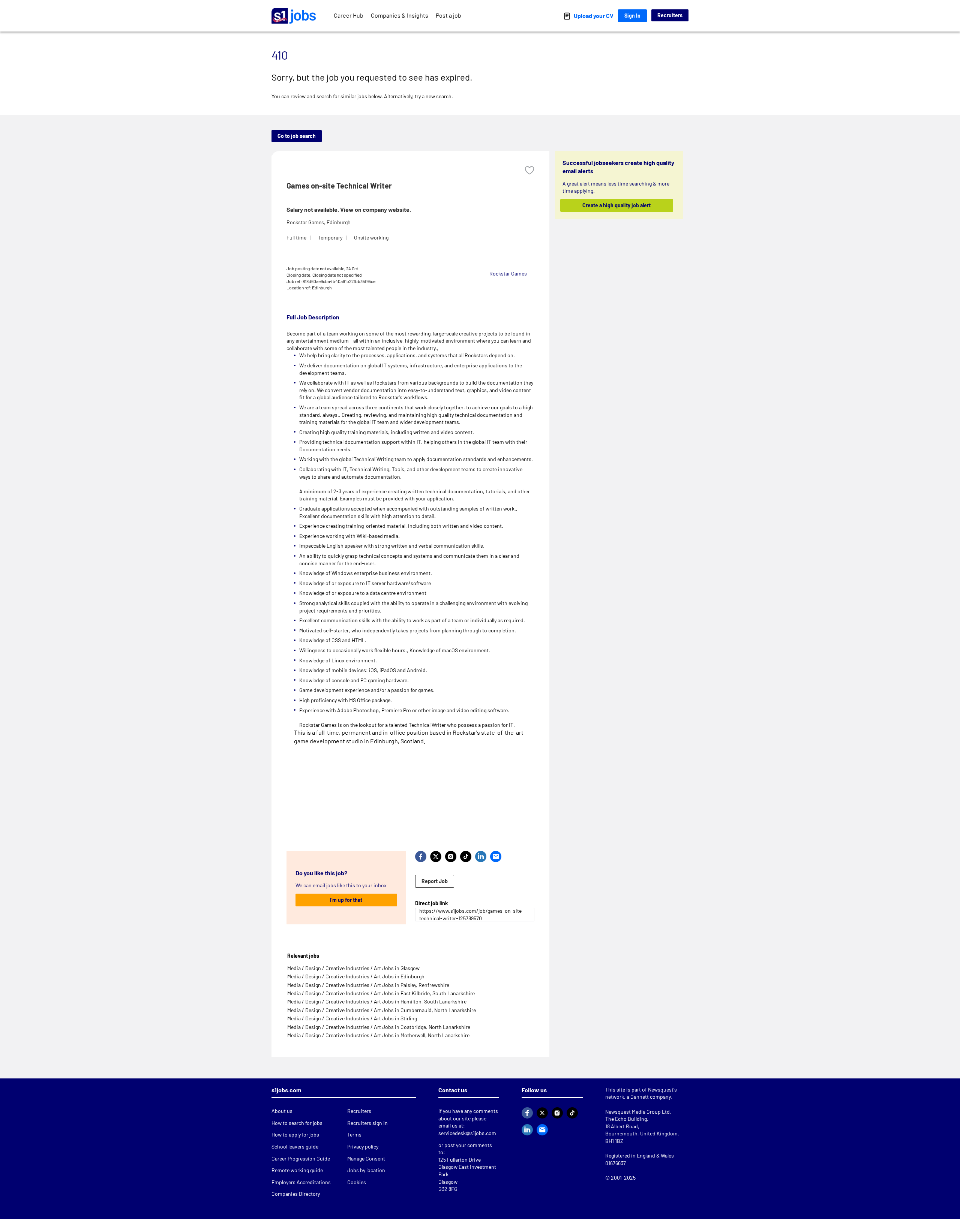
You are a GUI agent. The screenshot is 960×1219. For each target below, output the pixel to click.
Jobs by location (366, 1170)
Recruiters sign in (367, 1123)
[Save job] (529, 170)
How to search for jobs (297, 1123)
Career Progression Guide (301, 1158)
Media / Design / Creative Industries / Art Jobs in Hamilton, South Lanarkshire (376, 1001)
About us (282, 1111)
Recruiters (669, 15)
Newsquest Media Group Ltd (637, 1111)
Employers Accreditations (301, 1182)
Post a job (448, 15)
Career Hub (348, 15)
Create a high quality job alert (617, 205)
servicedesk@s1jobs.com (467, 1133)
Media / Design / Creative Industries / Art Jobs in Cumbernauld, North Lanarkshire (381, 1010)
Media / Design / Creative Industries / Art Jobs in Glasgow (353, 968)
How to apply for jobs (295, 1134)
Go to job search (297, 136)
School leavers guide (295, 1146)
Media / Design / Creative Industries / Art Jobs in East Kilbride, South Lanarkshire (381, 993)
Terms (354, 1134)
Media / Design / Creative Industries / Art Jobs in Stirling (352, 1018)
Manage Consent (366, 1158)
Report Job (435, 881)
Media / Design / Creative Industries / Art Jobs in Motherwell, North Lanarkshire (378, 1035)
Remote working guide (297, 1170)
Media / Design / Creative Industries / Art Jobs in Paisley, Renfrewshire (368, 985)
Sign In (632, 15)
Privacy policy (362, 1146)
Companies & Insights (399, 15)
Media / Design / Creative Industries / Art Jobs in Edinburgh (355, 976)
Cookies (356, 1182)
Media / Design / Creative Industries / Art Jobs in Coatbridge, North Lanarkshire (378, 1027)
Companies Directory (296, 1194)
